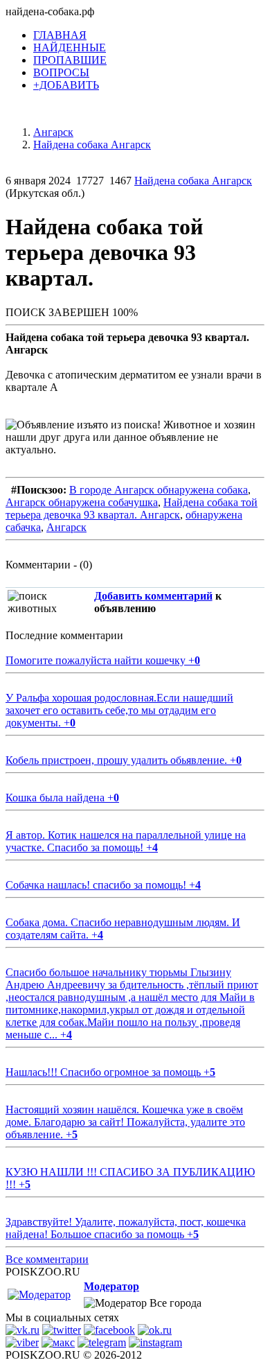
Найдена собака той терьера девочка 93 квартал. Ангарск (132, 508)
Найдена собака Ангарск (193, 180)
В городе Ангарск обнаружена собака (158, 490)
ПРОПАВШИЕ (70, 60)
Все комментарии (47, 1259)
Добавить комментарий (153, 596)
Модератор (111, 1286)
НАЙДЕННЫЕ (69, 47)
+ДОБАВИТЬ (66, 85)
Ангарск (66, 527)
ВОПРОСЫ (61, 72)
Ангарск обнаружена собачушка (82, 502)
